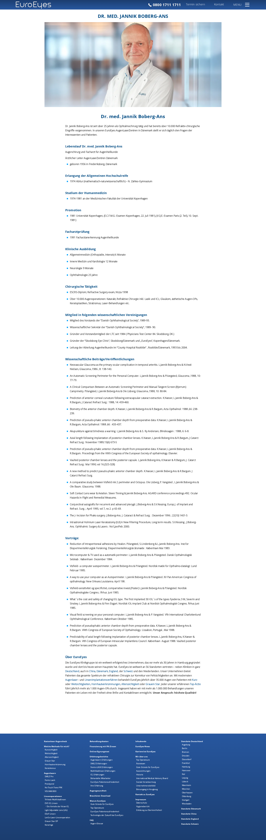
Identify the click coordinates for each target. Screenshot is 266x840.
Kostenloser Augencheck (55, 741)
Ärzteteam (140, 763)
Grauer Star (50, 760)
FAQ (92, 820)
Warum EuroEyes (98, 801)
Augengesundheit (98, 790)
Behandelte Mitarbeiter (101, 778)
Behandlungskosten (99, 741)
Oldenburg (186, 796)
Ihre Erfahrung (97, 785)
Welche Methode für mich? (56, 746)
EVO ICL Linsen (51, 803)
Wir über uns (141, 756)
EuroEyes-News (142, 746)
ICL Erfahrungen (97, 774)
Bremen (185, 752)
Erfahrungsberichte (99, 756)
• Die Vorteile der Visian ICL (57, 806)
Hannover (186, 770)
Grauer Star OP (51, 821)
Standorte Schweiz (190, 824)
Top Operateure (97, 807)
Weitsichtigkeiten (80, 684)
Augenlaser (71, 679)
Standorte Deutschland (192, 741)
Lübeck (185, 781)
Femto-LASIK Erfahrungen (102, 767)
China (92, 671)
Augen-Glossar (97, 823)
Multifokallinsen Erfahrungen (103, 771)
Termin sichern (195, 4)
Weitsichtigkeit (51, 753)
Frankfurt (186, 763)
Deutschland (72, 671)
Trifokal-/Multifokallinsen (55, 799)
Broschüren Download (100, 795)
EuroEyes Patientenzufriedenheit (105, 782)
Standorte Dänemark (191, 808)
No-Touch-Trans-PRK (53, 787)
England (113, 671)
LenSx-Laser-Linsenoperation (57, 817)
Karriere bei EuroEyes (145, 751)
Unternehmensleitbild (145, 785)
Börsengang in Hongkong (147, 789)
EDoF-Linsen (50, 813)
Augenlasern (50, 773)
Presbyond (49, 783)
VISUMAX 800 (50, 791)
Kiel (183, 774)
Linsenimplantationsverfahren (101, 679)
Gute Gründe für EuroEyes (102, 804)
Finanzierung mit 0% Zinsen (103, 746)
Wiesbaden (186, 803)
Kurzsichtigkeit (51, 749)
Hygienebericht (142, 806)
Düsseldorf (186, 759)
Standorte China (188, 813)
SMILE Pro (49, 776)
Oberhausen (187, 792)
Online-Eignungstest (99, 751)
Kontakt (219, 4)
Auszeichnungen (143, 771)
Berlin (184, 748)
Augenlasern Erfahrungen (102, 760)
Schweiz (128, 671)
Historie (139, 774)
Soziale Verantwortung (146, 782)
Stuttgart (185, 800)
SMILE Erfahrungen (99, 763)
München (186, 789)
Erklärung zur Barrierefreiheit (149, 810)
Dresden (185, 755)
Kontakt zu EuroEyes (145, 794)
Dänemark (102, 671)
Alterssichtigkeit (52, 757)
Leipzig (185, 777)
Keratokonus (50, 768)
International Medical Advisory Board (152, 778)
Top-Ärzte (195, 684)
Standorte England (190, 819)
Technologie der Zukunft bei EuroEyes (107, 815)
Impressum (140, 799)
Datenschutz (141, 802)
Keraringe (49, 825)
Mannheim (186, 785)
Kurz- (195, 679)
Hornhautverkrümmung (55, 764)
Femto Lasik (50, 780)
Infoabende (140, 741)
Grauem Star (153, 684)
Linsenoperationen (53, 796)
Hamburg (186, 766)
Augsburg (186, 744)
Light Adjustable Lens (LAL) (56, 810)
